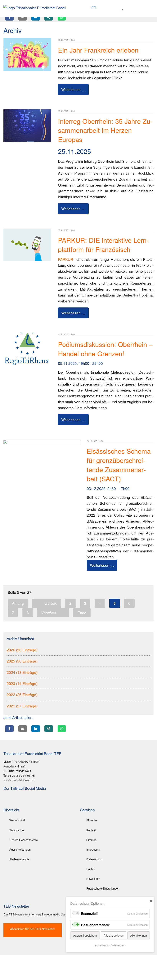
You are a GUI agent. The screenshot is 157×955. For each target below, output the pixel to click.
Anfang (18, 603)
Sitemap (91, 840)
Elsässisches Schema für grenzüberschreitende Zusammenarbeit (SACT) (119, 464)
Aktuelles (91, 820)
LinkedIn (14, 799)
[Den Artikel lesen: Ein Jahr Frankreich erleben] (27, 69)
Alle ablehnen (138, 935)
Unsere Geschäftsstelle (23, 840)
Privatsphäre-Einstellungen (102, 888)
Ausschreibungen (20, 849)
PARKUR (65, 259)
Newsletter (93, 879)
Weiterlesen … (73, 89)
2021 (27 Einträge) (22, 705)
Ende (82, 612)
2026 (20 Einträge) (22, 649)
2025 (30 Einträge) (22, 660)
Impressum (93, 849)
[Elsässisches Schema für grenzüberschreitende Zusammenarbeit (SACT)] (41, 442)
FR (93, 7)
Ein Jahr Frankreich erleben (98, 50)
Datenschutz (94, 859)
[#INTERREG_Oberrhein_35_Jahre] (27, 140)
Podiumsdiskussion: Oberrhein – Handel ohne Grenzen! (105, 349)
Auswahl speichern (85, 935)
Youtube (6, 799)
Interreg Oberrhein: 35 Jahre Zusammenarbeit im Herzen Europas (105, 130)
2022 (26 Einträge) (22, 694)
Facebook (21, 799)
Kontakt (91, 830)
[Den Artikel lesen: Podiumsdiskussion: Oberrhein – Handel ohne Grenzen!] (27, 363)
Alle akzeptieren (113, 935)
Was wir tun (16, 830)
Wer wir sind (17, 820)
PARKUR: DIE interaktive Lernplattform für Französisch (103, 244)
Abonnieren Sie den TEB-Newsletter (32, 929)
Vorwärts (48, 612)
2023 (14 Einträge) (22, 683)
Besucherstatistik (95, 924)
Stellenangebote (19, 859)
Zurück (51, 603)
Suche (90, 869)
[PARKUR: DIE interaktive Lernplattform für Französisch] (27, 259)
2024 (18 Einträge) (22, 672)
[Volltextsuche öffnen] (124, 8)
